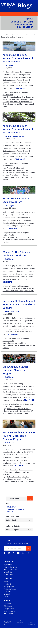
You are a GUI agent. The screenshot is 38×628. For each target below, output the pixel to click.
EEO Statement (9, 614)
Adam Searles (12, 409)
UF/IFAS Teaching (9, 235)
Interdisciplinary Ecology (12, 170)
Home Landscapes (10, 570)
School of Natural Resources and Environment (20, 35)
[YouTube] (18, 553)
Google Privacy (9, 609)
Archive (21, 409)
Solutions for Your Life (15, 509)
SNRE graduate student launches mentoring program (16, 370)
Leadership (11, 288)
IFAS (33, 624)
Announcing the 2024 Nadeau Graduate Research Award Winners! (18, 129)
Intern (26, 237)
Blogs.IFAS (11, 507)
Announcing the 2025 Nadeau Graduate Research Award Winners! (18, 58)
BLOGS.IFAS (10, 259)
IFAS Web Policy (9, 611)
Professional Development (20, 233)
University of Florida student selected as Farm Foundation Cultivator (19, 304)
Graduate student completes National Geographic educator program (19, 436)
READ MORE (20, 88)
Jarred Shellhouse (12, 311)
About (6, 582)
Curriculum (14, 470)
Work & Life (8, 572)
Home (3, 35)
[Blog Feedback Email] (23, 553)
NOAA (18, 288)
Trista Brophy (29, 291)
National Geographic (10, 479)
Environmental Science (15, 237)
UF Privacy (7, 604)
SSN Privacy (8, 606)
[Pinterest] (13, 553)
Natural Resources (26, 404)
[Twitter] (9, 553)
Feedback (7, 584)
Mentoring (15, 411)
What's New (8, 594)
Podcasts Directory (10, 589)
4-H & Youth (8, 575)
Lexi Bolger (9, 65)
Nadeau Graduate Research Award (21, 99)
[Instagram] (28, 553)
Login (6, 596)
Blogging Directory (10, 587)
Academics (14, 92)
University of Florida (31, 623)
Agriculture (8, 565)
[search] (30, 498)
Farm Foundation (26, 345)
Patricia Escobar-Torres (14, 136)
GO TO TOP (20, 622)
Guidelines (7, 592)
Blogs (25, 5)
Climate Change (13, 343)
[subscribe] (28, 548)
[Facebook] (4, 553)
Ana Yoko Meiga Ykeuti (15, 168)
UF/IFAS (10, 512)
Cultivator (23, 343)
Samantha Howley (16, 102)
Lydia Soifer (26, 170)
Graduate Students (14, 97)
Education (25, 477)
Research (6, 102)
